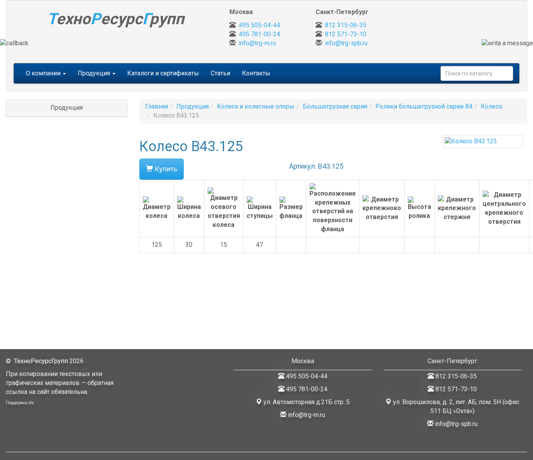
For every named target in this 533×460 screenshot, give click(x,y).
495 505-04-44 (259, 25)
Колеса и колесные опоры (256, 106)
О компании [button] (44, 73)
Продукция (192, 106)
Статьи (220, 73)
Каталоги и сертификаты (163, 73)
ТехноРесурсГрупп (41, 361)
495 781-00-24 (259, 34)
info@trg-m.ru (257, 43)
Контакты (256, 73)
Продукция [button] (95, 73)
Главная (156, 106)
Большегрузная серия (335, 106)
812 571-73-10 (345, 34)
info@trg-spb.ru (346, 43)
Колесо (491, 106)
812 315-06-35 (345, 25)
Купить (165, 169)
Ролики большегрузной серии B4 (424, 106)
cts (31, 403)
